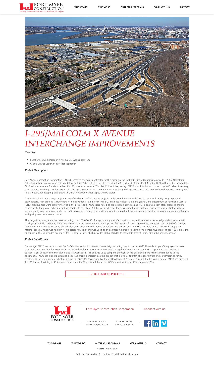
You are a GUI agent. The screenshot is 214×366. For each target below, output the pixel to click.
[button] (132, 7)
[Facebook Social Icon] (147, 323)
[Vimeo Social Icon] (164, 323)
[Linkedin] (155, 323)
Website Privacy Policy (107, 348)
